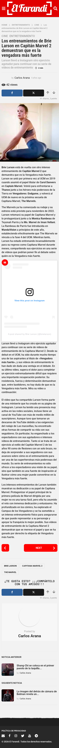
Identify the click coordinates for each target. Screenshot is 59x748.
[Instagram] (15, 735)
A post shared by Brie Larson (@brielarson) (29, 334)
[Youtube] (29, 735)
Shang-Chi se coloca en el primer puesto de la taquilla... (35, 667)
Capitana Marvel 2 (32, 566)
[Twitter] (22, 735)
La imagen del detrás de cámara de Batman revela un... (37, 693)
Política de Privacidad (14, 731)
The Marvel (10, 572)
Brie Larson (10, 566)
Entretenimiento (22, 36)
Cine (5, 36)
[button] (4, 8)
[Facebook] (10, 735)
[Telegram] (36, 735)
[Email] (3, 735)
